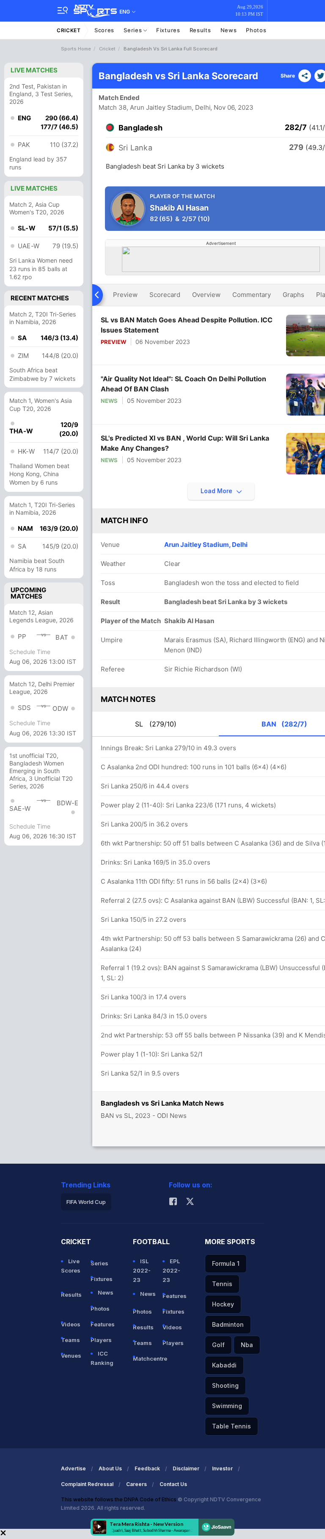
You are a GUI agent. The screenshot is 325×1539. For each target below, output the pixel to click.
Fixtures (168, 30)
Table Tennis (231, 1426)
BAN (284, 724)
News (228, 30)
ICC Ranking (102, 1358)
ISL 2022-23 (142, 1270)
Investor (222, 1468)
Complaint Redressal (87, 1484)
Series (133, 30)
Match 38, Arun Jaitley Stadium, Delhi (155, 107)
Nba (247, 1344)
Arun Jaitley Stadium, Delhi (206, 545)
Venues (71, 1355)
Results (200, 30)
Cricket (69, 30)
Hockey (223, 1304)
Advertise (73, 1468)
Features (102, 1324)
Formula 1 (226, 1263)
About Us (110, 1468)
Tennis (222, 1283)
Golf (218, 1344)
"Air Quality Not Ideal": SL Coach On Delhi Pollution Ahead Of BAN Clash (183, 383)
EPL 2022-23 (171, 1270)
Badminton (228, 1324)
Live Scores (70, 1266)
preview (125, 295)
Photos (256, 30)
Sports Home (76, 49)
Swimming (227, 1405)
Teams (70, 1340)
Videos (70, 1324)
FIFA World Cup (86, 1201)
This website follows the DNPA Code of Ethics (119, 1499)
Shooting (225, 1385)
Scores (104, 30)
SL (155, 724)
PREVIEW (113, 341)
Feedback (147, 1468)
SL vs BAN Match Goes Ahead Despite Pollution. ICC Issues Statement (187, 325)
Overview (206, 295)
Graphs (293, 295)
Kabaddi (224, 1365)
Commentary (251, 295)
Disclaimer (186, 1468)
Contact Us (173, 1484)
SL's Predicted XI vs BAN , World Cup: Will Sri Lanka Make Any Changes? (185, 443)
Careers (136, 1484)
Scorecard (164, 295)
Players (101, 1340)
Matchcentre (144, 1358)
